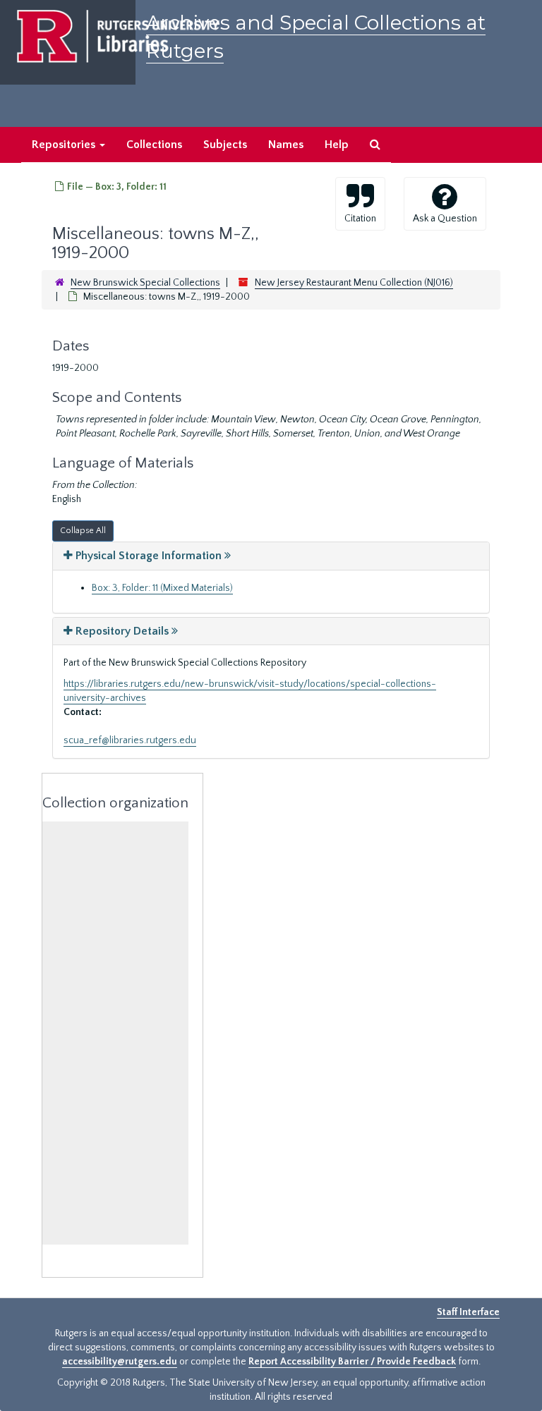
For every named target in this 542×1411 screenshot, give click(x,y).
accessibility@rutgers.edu (119, 1361)
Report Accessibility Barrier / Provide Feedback (352, 1361)
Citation (360, 218)
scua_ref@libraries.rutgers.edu (130, 740)
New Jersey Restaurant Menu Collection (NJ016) (354, 282)
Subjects (225, 144)
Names (285, 144)
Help (337, 144)
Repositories (65, 144)
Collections (154, 144)
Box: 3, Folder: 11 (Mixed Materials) (162, 588)
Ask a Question (445, 218)
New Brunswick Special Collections (145, 282)
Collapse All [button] (83, 530)
